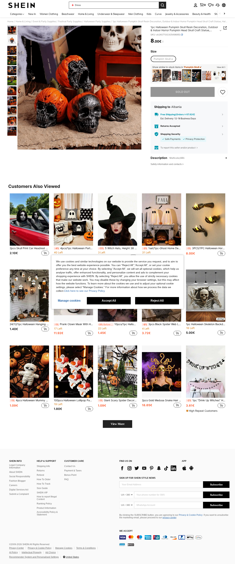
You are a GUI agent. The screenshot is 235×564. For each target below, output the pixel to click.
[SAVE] (223, 92)
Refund (40, 475)
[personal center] (195, 5)
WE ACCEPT (126, 531)
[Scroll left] (220, 13)
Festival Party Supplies (70, 21)
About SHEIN (15, 472)
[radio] (163, 59)
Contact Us (69, 466)
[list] (148, 468)
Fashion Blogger (17, 481)
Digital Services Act (18, 489)
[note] (202, 411)
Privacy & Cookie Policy (191, 515)
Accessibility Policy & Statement (47, 513)
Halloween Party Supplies (97, 21)
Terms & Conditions (86, 548)
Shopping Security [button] (170, 134)
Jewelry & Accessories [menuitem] (177, 13)
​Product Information (46, 508)
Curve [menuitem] (158, 13)
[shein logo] (21, 5)
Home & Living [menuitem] (86, 13)
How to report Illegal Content (47, 498)
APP (184, 461)
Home (10, 21)
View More (117, 423)
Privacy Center (16, 548)
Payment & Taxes (73, 470)
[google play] (191, 470)
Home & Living (23, 21)
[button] (217, 5)
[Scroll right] (224, 13)
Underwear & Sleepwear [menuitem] (111, 13)
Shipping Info (43, 466)
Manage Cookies (63, 548)
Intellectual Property (31, 552)
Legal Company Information (17, 466)
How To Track (43, 484)
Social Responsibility (19, 476)
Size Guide (42, 488)
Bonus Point (70, 475)
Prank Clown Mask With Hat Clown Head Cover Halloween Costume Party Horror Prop (74, 324)
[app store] (184, 470)
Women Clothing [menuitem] (49, 13)
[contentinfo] (174, 537)
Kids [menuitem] (149, 13)
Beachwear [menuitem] (68, 13)
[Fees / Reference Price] (163, 41)
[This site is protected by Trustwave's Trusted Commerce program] (122, 544)
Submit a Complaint (19, 494)
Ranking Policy (44, 503)
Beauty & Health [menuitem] (201, 13)
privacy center (169, 517)
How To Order (43, 479)
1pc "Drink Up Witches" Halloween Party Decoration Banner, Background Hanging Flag (206, 400)
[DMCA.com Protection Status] (131, 544)
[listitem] (157, 75)
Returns (41, 470)
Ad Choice (50, 552)
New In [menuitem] (32, 13)
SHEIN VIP (42, 492)
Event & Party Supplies (44, 21)
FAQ (66, 479)
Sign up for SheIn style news (137, 478)
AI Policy (13, 552)
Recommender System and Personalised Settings (34, 557)
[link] (203, 5)
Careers (13, 485)
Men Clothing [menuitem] (135, 13)
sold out (183, 92)
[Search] (162, 5)
